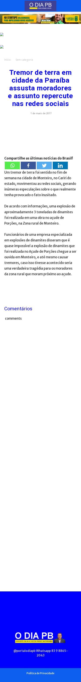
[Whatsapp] (12, 165)
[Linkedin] (60, 165)
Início (7, 60)
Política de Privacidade (40, 673)
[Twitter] (44, 165)
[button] (7, 6)
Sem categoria (24, 60)
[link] (40, 19)
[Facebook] (28, 165)
